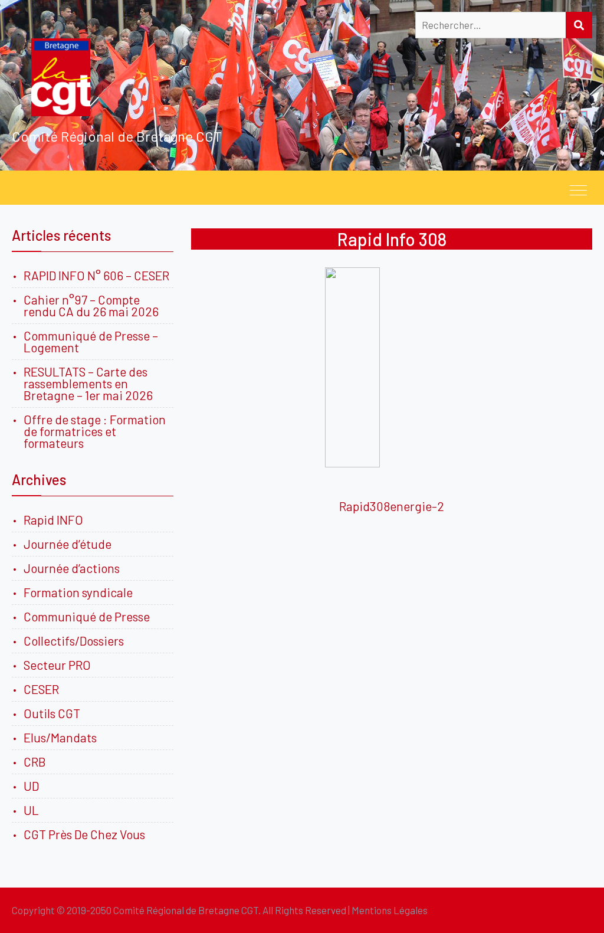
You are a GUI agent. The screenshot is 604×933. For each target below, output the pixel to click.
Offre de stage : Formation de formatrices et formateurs (95, 431)
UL (31, 810)
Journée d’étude (70, 543)
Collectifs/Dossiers (74, 640)
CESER (41, 689)
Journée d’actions (72, 568)
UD (31, 785)
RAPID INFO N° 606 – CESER (96, 275)
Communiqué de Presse (87, 616)
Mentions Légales (390, 910)
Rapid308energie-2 (391, 506)
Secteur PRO (57, 664)
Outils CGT (52, 713)
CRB (35, 761)
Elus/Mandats (60, 737)
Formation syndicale (78, 592)
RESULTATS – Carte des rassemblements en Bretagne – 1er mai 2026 (88, 383)
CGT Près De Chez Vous (84, 834)
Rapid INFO (53, 519)
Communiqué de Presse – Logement (91, 341)
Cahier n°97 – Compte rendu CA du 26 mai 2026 (91, 305)
